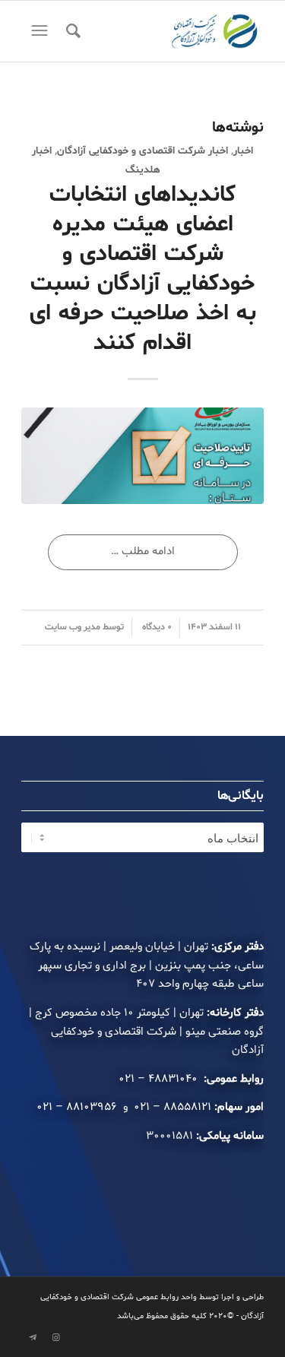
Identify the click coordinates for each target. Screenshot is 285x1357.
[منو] (38, 31)
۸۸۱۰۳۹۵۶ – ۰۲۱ (78, 1107)
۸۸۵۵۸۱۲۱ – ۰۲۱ (172, 1107)
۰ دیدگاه (156, 627)
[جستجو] (71, 31)
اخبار (243, 151)
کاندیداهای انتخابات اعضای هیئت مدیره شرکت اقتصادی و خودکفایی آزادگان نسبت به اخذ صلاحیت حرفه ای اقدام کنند (143, 269)
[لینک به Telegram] (32, 1338)
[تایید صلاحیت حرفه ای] (142, 456)
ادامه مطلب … (143, 552)
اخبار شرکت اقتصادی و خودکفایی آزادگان (142, 151)
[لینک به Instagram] (55, 1338)
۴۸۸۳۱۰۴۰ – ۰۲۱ (160, 1079)
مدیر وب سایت (72, 627)
